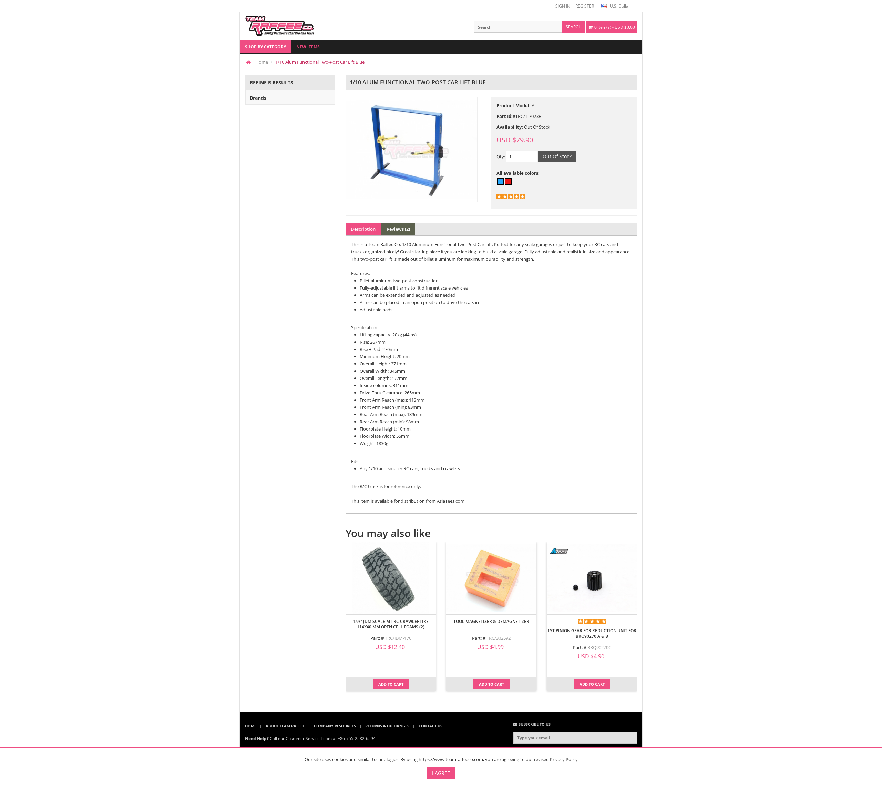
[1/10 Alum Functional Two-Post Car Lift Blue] (411, 149)
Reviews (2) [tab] (398, 229)
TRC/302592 (498, 638)
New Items (308, 47)
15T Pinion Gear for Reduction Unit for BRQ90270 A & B (591, 633)
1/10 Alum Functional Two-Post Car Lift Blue (320, 62)
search (574, 27)
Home (261, 62)
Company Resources (335, 725)
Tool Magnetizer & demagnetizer (491, 621)
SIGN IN (562, 6)
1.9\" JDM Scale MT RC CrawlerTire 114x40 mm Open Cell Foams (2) (391, 624)
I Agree (441, 773)
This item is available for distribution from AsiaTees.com (407, 501)
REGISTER (584, 6)
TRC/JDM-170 (398, 638)
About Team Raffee (285, 725)
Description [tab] (363, 229)
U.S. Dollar (619, 6)
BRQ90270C (599, 647)
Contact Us (430, 725)
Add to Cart (390, 684)
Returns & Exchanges (387, 725)
